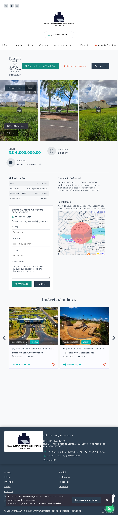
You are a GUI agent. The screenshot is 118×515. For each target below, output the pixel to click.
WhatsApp (23, 284)
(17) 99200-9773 (23, 217)
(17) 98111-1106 (54, 455)
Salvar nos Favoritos (76, 66)
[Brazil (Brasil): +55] (15, 244)
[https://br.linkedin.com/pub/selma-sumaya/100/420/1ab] (17, 5)
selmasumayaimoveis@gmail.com (32, 221)
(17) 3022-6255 (73, 455)
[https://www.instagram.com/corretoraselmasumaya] (6, 5)
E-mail (42, 284)
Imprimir (101, 66)
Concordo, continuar (86, 500)
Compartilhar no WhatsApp (42, 66)
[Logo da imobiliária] (23, 441)
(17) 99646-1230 (75, 452)
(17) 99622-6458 (59, 34)
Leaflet (101, 253)
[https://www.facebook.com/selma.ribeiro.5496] (12, 5)
